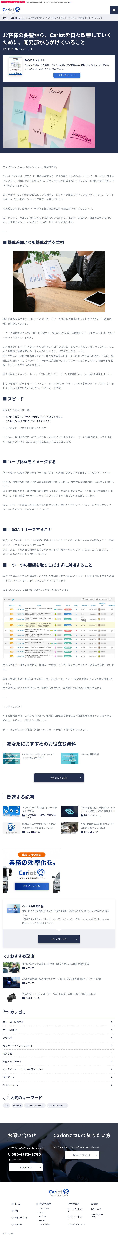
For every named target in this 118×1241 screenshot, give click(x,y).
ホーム (17, 1203)
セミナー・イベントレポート (18, 1045)
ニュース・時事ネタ (13, 1022)
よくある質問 (44, 1224)
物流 (7, 1105)
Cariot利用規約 (73, 1203)
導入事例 (7, 1053)
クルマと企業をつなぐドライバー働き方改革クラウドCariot (11, 10)
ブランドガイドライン (76, 1224)
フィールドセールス (58, 1105)
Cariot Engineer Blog (97, 1215)
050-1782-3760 (26, 1154)
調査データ (8, 1077)
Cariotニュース (26, 49)
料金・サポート (21, 1217)
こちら (70, 2)
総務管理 (17, 1105)
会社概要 (94, 1203)
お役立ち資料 (44, 1208)
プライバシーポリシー (75, 1217)
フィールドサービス (35, 1105)
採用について (96, 1209)
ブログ (41, 1212)
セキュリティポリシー (75, 1210)
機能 (16, 1210)
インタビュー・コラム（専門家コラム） (41, 816)
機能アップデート (92, 815)
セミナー (42, 1220)
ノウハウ (30, 968)
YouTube (42, 1216)
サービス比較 (10, 1029)
